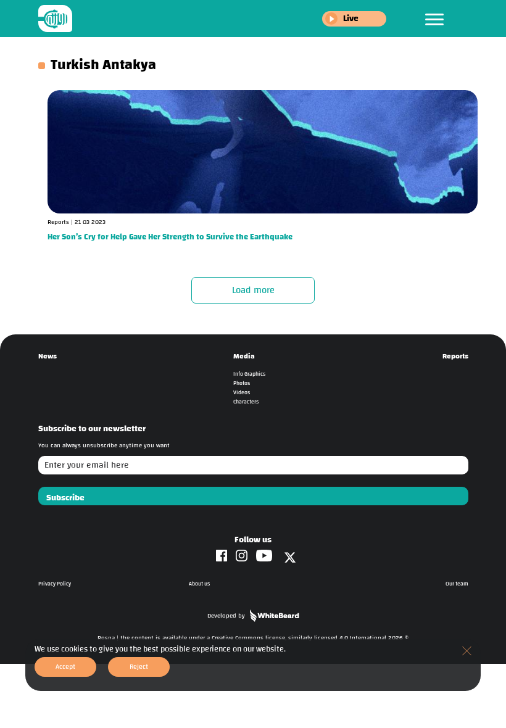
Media (244, 356)
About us (199, 584)
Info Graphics (249, 374)
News (47, 356)
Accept (65, 666)
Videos (241, 392)
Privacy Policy (54, 584)
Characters (246, 402)
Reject (139, 666)
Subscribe (65, 497)
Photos (241, 383)
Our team (457, 584)
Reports (455, 356)
